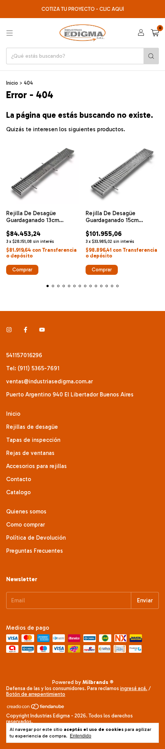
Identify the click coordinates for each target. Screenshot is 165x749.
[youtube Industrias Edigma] (42, 329)
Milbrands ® (97, 682)
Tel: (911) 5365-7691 (32, 368)
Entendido (80, 736)
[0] (155, 33)
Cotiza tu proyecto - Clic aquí (82, 9)
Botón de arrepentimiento (35, 694)
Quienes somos (26, 511)
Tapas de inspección (33, 439)
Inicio (12, 83)
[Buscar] (151, 56)
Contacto (18, 479)
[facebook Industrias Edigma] (25, 329)
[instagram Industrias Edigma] (9, 329)
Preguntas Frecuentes (34, 550)
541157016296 (24, 355)
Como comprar (25, 524)
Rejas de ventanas (30, 453)
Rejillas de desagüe (32, 426)
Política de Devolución (36, 537)
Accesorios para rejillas (36, 466)
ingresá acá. (133, 688)
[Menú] (9, 33)
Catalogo (18, 492)
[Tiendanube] (36, 708)
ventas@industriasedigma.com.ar (49, 381)
